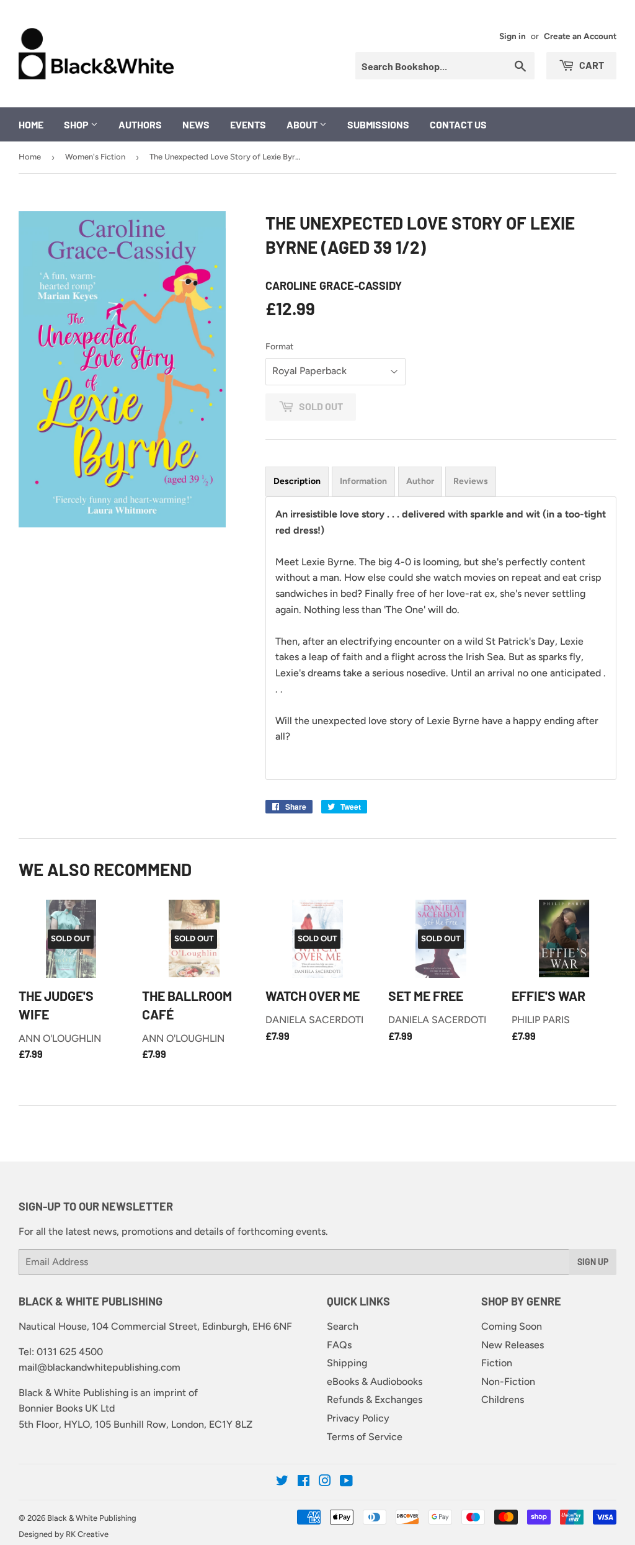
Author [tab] (420, 481)
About (302, 124)
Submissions (378, 124)
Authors (140, 124)
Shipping (347, 1363)
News (196, 124)
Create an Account (580, 36)
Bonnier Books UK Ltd (67, 1408)
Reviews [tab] (470, 481)
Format (279, 346)
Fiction (496, 1363)
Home (31, 124)
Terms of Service (364, 1437)
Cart (590, 65)
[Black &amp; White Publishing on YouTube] (346, 1482)
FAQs (339, 1345)
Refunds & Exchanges (374, 1399)
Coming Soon (511, 1326)
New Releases (512, 1345)
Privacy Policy (358, 1418)
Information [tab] (363, 481)
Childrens (502, 1399)
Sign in (512, 36)
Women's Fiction (95, 156)
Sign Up (592, 1261)
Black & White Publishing (91, 1518)
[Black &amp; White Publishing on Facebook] (303, 1482)
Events (248, 124)
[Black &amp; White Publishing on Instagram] (325, 1482)
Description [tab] (297, 481)
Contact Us (458, 124)
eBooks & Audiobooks (374, 1381)
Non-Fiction (508, 1381)
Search (342, 1326)
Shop (77, 124)
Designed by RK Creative (64, 1534)
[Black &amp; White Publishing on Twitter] (282, 1482)
